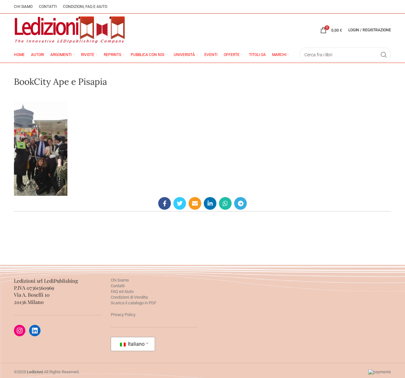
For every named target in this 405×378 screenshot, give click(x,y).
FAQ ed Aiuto (122, 291)
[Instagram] (19, 330)
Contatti (118, 285)
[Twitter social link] (179, 203)
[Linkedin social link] (210, 203)
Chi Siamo (120, 280)
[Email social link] (195, 203)
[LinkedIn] (34, 330)
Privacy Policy (123, 314)
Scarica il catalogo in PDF (133, 303)
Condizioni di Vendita (129, 297)
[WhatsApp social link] (225, 203)
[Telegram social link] (240, 203)
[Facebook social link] (164, 203)
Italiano (136, 344)
